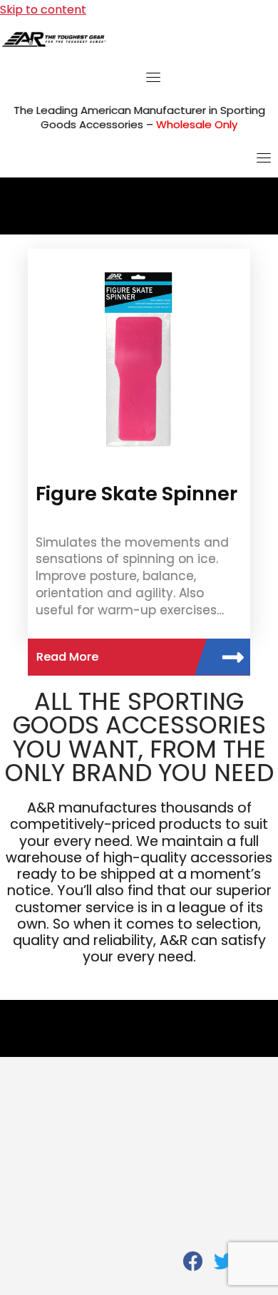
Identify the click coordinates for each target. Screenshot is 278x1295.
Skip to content (43, 9)
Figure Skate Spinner (136, 493)
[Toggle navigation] (153, 77)
